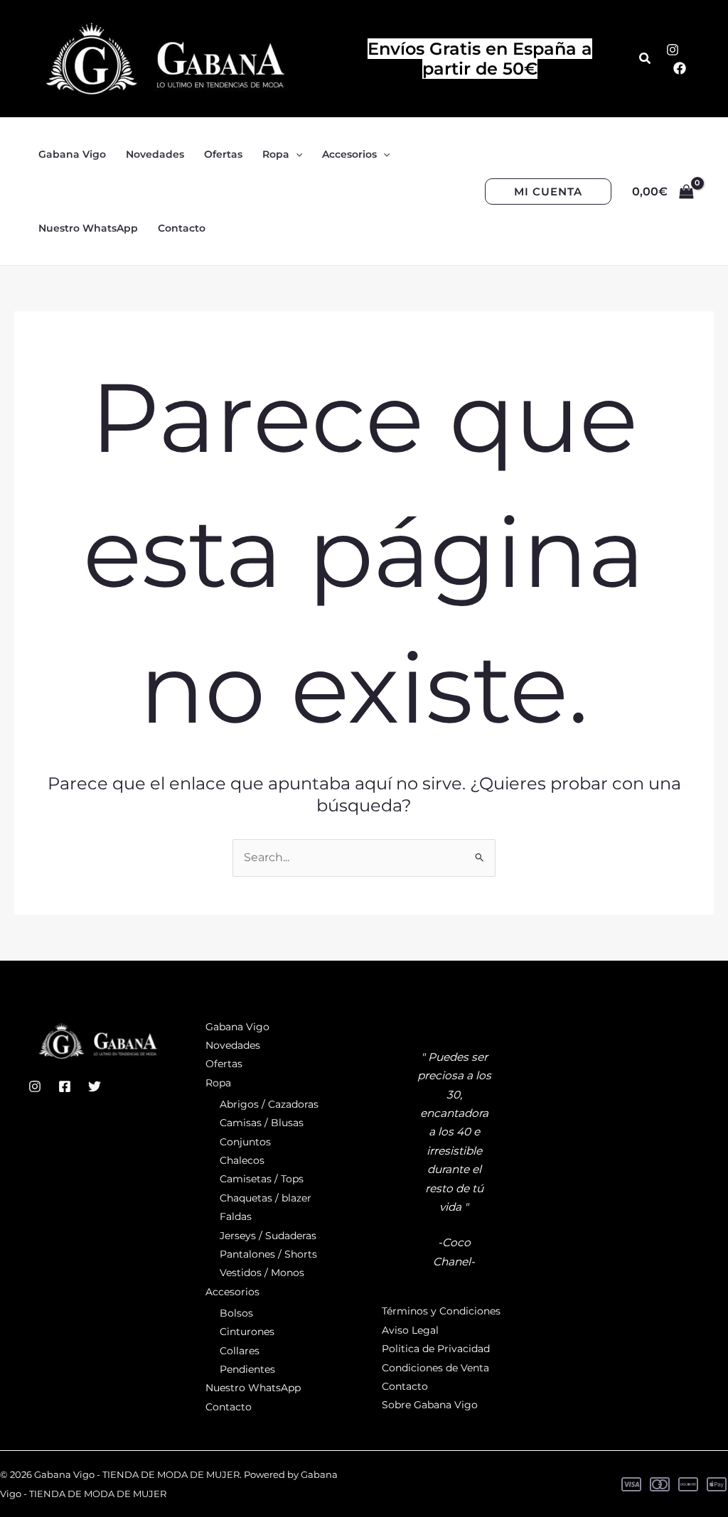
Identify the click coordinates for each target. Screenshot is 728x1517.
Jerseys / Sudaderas (268, 1235)
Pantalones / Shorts (268, 1254)
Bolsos (236, 1313)
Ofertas (223, 1063)
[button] (645, 59)
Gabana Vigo (237, 1026)
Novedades (232, 1045)
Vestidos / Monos (262, 1272)
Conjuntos (245, 1141)
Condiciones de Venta (435, 1367)
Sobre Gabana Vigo (430, 1404)
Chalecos (242, 1160)
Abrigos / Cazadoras (269, 1104)
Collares (239, 1350)
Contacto (228, 1406)
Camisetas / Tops (262, 1178)
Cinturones (247, 1331)
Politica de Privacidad (436, 1348)
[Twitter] (94, 1086)
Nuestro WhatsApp (253, 1387)
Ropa (218, 1082)
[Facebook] (679, 68)
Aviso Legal (410, 1330)
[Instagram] (672, 49)
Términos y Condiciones (441, 1311)
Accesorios (232, 1291)
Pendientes (247, 1369)
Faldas (236, 1216)
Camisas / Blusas (262, 1122)
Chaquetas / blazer (265, 1198)
